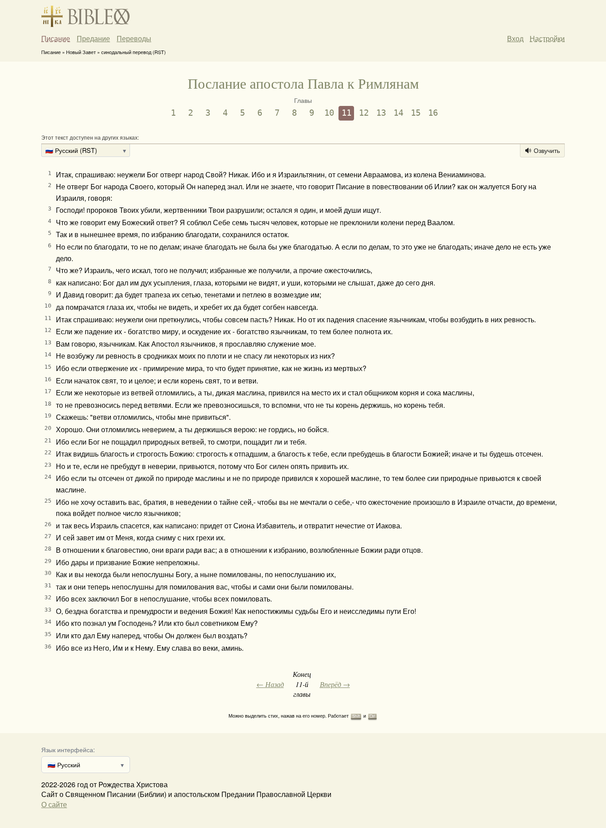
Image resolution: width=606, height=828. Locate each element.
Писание (55, 38)
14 (398, 113)
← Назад (270, 684)
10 (329, 113)
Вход (515, 38)
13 (381, 113)
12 (364, 113)
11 (346, 113)
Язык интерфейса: (68, 749)
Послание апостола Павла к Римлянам (303, 83)
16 (433, 113)
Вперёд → (335, 684)
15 (416, 113)
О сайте (54, 804)
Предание (93, 38)
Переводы (134, 38)
